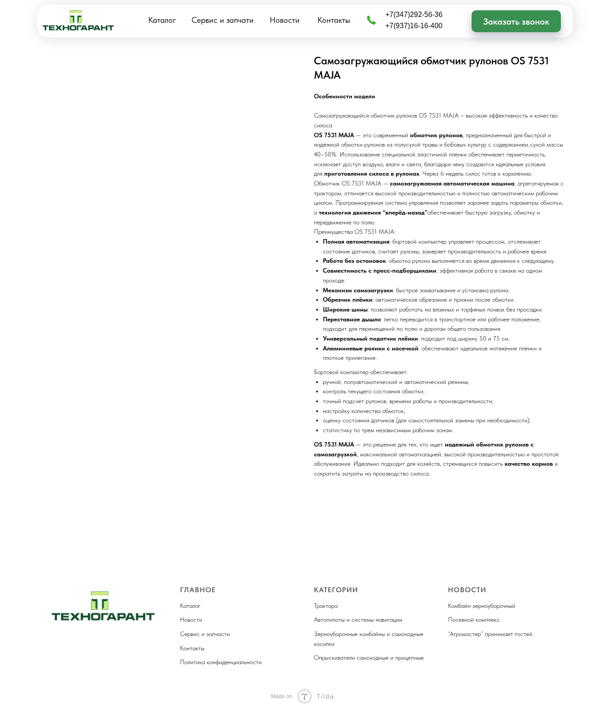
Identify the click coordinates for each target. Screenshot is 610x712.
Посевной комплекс (474, 619)
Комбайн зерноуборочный (481, 605)
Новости (285, 20)
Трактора (326, 605)
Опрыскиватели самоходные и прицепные (369, 657)
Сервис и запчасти (205, 633)
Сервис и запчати (223, 20)
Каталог (162, 20)
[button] (516, 21)
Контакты (334, 20)
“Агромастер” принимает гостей (490, 633)
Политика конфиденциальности (221, 662)
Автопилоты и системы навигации (358, 619)
